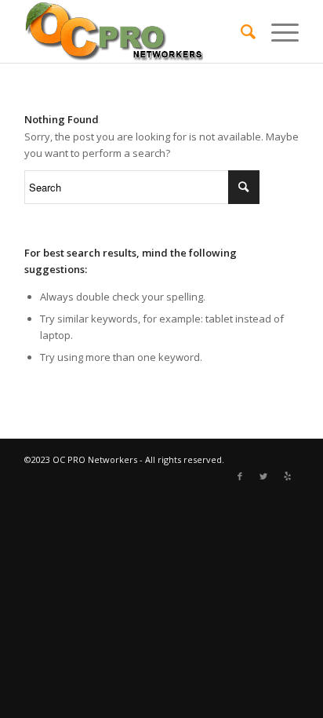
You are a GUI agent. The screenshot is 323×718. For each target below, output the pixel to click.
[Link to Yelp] (287, 476)
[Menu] (277, 31)
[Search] (240, 31)
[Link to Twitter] (263, 476)
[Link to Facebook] (240, 476)
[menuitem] (240, 31)
